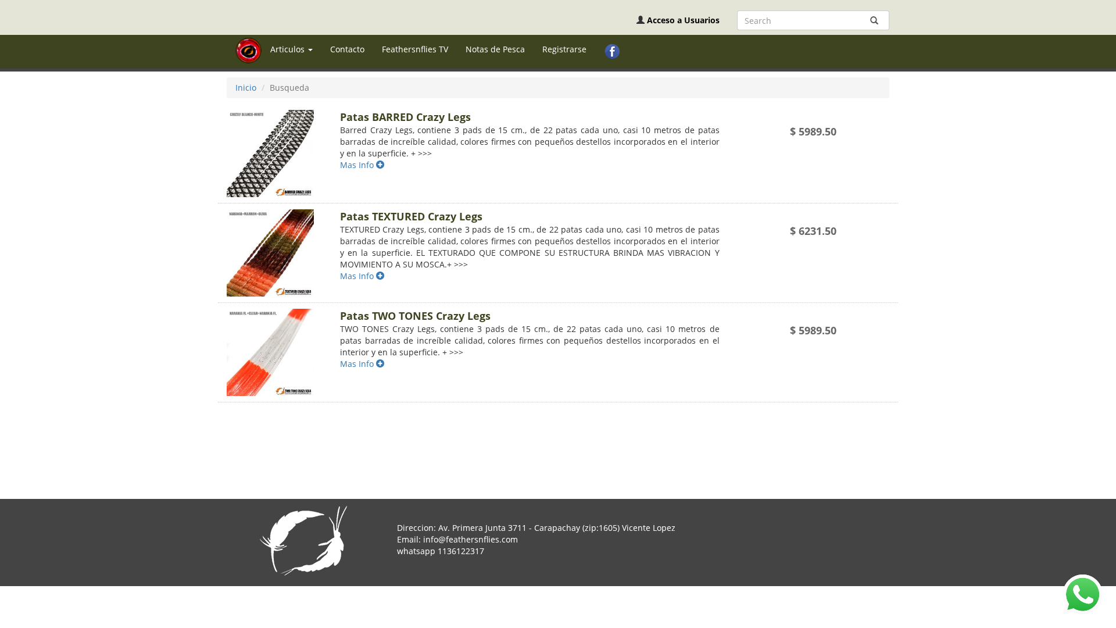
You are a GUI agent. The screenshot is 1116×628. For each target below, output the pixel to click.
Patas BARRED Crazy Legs (405, 117)
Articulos (288, 49)
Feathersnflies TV (415, 49)
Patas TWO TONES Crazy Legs (415, 316)
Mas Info (358, 164)
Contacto (347, 49)
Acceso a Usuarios (683, 20)
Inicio (245, 87)
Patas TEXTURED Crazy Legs (411, 216)
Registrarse (564, 49)
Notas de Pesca (495, 49)
